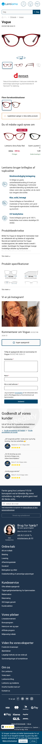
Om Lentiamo (7, 671)
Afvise (33, 741)
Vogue (21, 17)
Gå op (29, 724)
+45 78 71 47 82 (23, 535)
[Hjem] (2, 17)
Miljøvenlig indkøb (9, 634)
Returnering (6, 598)
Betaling (5, 554)
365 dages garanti (9, 602)
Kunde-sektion (7, 606)
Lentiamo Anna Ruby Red (15, 146)
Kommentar (9, 359)
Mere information (10, 741)
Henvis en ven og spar (10, 626)
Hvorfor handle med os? (11, 687)
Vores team (6, 675)
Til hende (13, 17)
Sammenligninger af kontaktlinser (15, 658)
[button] (7, 65)
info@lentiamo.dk (24, 538)
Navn (6, 375)
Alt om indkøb (7, 550)
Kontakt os (6, 691)
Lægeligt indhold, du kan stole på (14, 655)
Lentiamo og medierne (10, 683)
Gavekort (5, 566)
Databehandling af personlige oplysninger (18, 574)
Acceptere (23, 741)
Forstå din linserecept (10, 647)
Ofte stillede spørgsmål (10, 586)
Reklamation (6, 594)
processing (19, 393)
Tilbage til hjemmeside (18, 724)
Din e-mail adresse (11, 384)
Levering (5, 558)
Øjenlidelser (6, 651)
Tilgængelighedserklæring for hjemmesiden (18, 590)
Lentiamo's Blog (8, 679)
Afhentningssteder (9, 562)
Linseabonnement (8, 618)
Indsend (21, 401)
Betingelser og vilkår (9, 570)
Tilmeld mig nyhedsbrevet (21, 515)
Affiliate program (8, 630)
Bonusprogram (7, 622)
